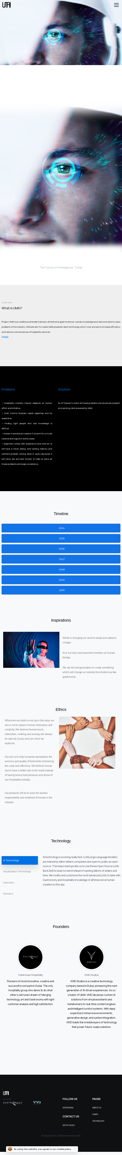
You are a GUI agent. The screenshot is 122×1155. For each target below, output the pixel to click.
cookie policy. (64, 1149)
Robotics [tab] (8, 893)
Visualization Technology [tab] (17, 871)
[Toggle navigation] (116, 5)
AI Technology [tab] (11, 860)
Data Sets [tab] (8, 882)
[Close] (74, 1149)
